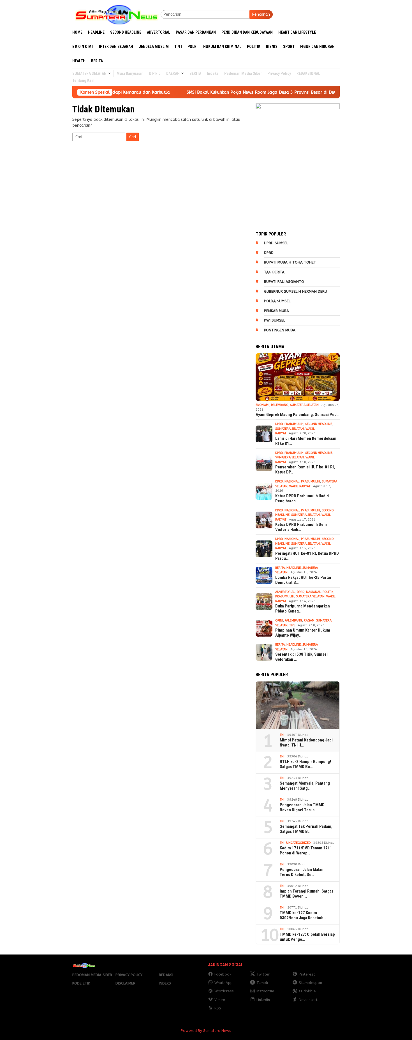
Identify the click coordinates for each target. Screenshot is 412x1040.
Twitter (263, 974)
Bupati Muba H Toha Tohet (290, 262)
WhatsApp (223, 983)
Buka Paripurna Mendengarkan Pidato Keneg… (302, 609)
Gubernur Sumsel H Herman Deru (295, 291)
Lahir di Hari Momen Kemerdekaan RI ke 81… (305, 441)
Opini (279, 620)
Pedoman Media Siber (92, 975)
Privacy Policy (128, 975)
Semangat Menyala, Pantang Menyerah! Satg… (305, 786)
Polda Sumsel (277, 301)
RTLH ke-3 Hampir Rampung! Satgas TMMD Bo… (305, 764)
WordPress (224, 991)
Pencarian (261, 14)
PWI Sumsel (274, 320)
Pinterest (307, 974)
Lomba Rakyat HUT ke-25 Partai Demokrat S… (303, 580)
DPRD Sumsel (276, 243)
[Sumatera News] (116, 14)
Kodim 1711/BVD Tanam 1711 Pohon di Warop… (306, 850)
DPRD (269, 253)
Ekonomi (262, 405)
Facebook (222, 974)
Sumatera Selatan (304, 405)
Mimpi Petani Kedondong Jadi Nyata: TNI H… (306, 743)
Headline (293, 568)
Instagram (265, 991)
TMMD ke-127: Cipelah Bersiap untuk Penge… (307, 937)
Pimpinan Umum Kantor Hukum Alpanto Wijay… (302, 633)
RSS (217, 1008)
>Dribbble (307, 991)
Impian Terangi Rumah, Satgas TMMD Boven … (307, 894)
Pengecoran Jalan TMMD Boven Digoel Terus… (302, 807)
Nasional (291, 481)
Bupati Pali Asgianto (284, 281)
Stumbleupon (310, 983)
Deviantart (308, 1000)
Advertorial (285, 592)
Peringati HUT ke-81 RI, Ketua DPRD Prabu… (307, 556)
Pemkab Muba (276, 311)
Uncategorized (298, 843)
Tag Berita (274, 272)
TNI (282, 735)
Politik (328, 592)
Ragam (309, 620)
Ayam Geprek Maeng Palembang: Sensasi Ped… (297, 414)
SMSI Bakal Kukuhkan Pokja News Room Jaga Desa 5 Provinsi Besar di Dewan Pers (240, 92)
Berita (280, 568)
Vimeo (219, 1000)
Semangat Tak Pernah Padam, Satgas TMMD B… (306, 829)
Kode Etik (81, 983)
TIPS (292, 625)
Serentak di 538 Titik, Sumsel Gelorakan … (301, 657)
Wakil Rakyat (299, 486)
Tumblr (262, 983)
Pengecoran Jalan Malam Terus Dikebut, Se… (302, 872)
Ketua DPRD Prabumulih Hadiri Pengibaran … (302, 498)
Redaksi (166, 975)
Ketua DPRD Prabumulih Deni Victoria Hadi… (301, 527)
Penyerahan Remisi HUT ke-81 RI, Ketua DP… (305, 469)
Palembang (279, 405)
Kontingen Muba (279, 330)
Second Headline (318, 424)
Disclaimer (125, 983)
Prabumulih (294, 424)
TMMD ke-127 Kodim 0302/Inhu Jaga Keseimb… (303, 915)
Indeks (165, 983)
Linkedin (263, 1000)
